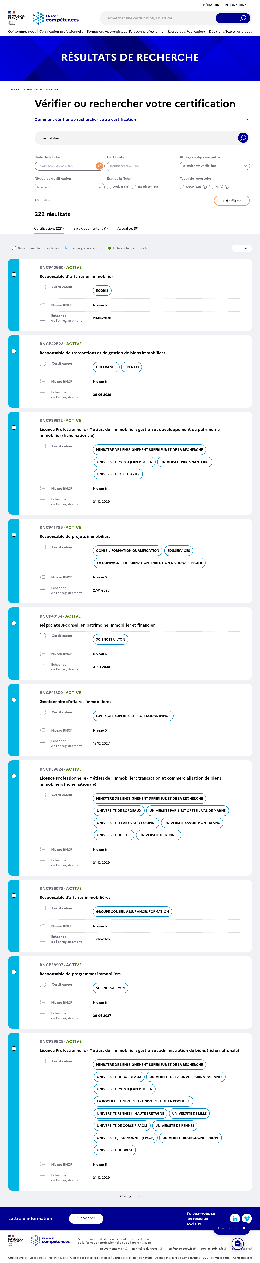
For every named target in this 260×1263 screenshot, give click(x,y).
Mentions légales (220, 1257)
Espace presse (37, 1257)
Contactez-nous (242, 1257)
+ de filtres (232, 200)
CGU (205, 1257)
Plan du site (145, 1257)
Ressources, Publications (187, 31)
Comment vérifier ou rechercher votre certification (85, 119)
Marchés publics (58, 1257)
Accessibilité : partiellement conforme (177, 1257)
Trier (239, 248)
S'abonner (86, 1218)
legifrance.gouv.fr (180, 1248)
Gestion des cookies (124, 1257)
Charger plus (130, 1196)
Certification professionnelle (61, 31)
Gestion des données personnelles (90, 1257)
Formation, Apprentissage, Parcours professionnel (125, 31)
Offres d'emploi (17, 1257)
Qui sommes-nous (22, 31)
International (236, 5)
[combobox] (142, 166)
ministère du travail (145, 1248)
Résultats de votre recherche (41, 89)
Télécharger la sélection (85, 248)
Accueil (14, 89)
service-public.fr (212, 1248)
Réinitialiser (43, 200)
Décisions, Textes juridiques (230, 31)
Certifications (49, 228)
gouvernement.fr (112, 1248)
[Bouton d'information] (205, 187)
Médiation (211, 5)
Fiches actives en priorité (130, 248)
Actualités (127, 228)
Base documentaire (90, 228)
